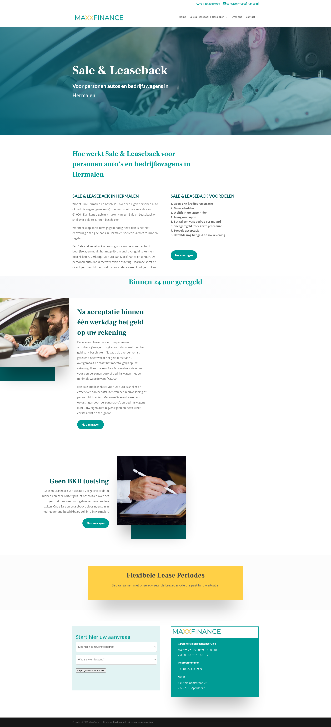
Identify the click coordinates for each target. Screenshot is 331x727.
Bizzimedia (118, 722)
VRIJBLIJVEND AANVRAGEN (90, 670)
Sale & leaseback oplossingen (207, 17)
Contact (250, 17)
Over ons (237, 17)
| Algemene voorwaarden (140, 722)
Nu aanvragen (184, 255)
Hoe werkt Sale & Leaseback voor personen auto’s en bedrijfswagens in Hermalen (131, 164)
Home (182, 17)
